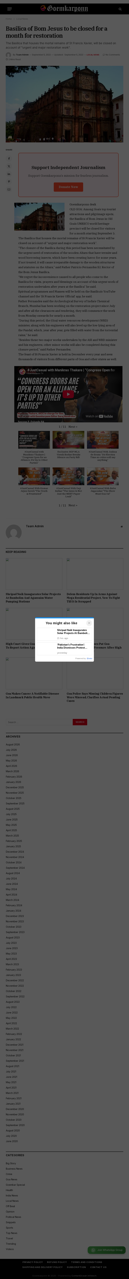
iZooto (89, 658)
